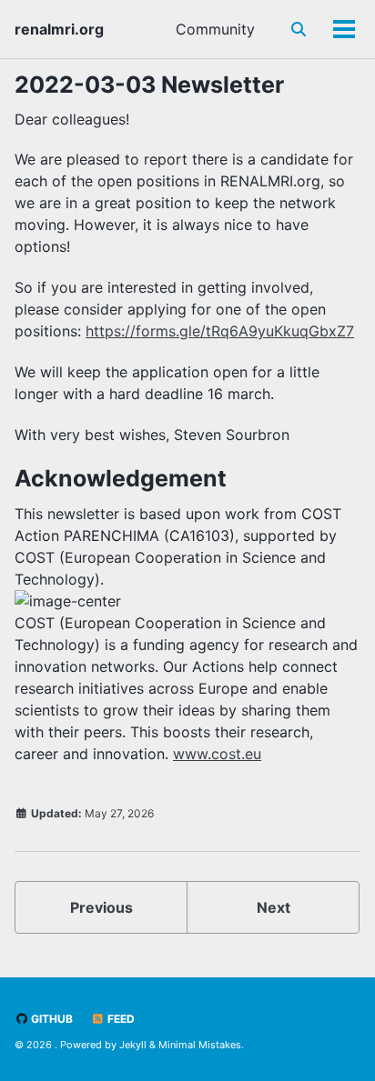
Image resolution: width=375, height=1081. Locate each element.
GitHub (50, 1019)
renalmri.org (59, 29)
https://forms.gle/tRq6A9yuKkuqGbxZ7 (220, 331)
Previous (101, 907)
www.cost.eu (217, 754)
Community (215, 29)
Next (273, 907)
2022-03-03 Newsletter (149, 84)
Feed (120, 1019)
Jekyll (133, 1044)
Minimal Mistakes (199, 1044)
